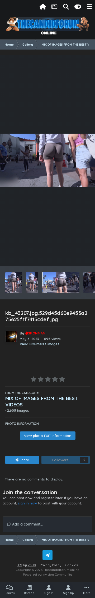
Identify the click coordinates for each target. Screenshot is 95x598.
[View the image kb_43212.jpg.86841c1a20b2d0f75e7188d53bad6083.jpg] (13, 282)
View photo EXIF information (47, 436)
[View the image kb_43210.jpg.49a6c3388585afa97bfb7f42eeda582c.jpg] (60, 282)
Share (23, 460)
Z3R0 (32, 565)
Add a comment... (27, 524)
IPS (19, 565)
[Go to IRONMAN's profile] (11, 336)
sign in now (27, 503)
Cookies (71, 565)
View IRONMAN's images (39, 344)
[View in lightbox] (47, 160)
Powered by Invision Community (47, 574)
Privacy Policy (50, 565)
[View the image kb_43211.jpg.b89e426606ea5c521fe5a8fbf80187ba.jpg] (32, 282)
